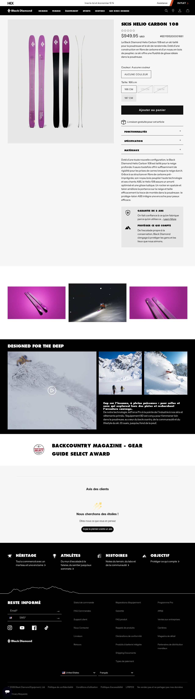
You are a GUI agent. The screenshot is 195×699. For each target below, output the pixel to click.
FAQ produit (121, 619)
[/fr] (20, 10)
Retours (77, 644)
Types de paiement (125, 661)
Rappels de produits (125, 627)
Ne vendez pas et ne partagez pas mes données (160, 687)
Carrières (162, 627)
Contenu (100, 11)
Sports (86, 11)
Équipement (71, 11)
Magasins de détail (166, 636)
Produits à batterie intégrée (129, 644)
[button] (43, 10)
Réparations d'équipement (128, 602)
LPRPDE (130, 687)
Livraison (78, 636)
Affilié (160, 610)
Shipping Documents (126, 653)
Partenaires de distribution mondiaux (170, 646)
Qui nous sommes (119, 11)
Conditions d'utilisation (87, 687)
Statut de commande (84, 602)
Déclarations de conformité (129, 636)
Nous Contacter (81, 627)
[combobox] (13, 617)
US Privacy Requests (17, 694)
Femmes (56, 11)
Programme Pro (165, 602)
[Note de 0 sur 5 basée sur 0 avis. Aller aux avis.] (128, 30)
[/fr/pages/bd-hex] (11, 3)
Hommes (43, 11)
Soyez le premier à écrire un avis (97, 529)
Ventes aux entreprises (169, 619)
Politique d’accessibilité (112, 687)
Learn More (169, 219)
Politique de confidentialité (60, 687)
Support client (80, 619)
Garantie (120, 610)
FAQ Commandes (82, 610)
